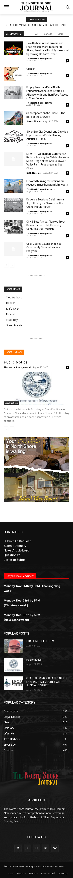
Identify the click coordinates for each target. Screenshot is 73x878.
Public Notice (16, 362)
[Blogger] (18, 848)
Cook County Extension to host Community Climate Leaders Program (44, 247)
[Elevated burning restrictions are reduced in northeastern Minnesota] (13, 186)
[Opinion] (13, 74)
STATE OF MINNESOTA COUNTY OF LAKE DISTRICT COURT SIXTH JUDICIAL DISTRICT (47, 682)
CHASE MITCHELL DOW (40, 641)
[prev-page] (6, 265)
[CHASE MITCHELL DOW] (13, 646)
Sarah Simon (33, 121)
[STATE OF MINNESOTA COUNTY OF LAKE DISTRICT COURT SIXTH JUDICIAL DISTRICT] (13, 683)
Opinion (30, 68)
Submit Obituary (15, 546)
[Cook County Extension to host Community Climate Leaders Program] (13, 249)
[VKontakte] (55, 848)
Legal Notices (11, 403)
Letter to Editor (14, 560)
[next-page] (12, 265)
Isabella (48, 34)
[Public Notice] (36, 388)
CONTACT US (13, 532)
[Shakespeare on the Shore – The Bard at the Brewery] (13, 118)
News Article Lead (16, 550)
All (36, 34)
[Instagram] (45, 848)
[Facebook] (27, 848)
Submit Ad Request (17, 541)
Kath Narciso (33, 172)
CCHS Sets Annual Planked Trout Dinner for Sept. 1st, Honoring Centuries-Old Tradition (45, 225)
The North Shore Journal (39, 58)
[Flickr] (36, 848)
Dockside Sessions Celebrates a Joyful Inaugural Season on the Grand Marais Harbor (45, 203)
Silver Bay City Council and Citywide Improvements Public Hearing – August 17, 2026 (47, 135)
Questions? (12, 555)
